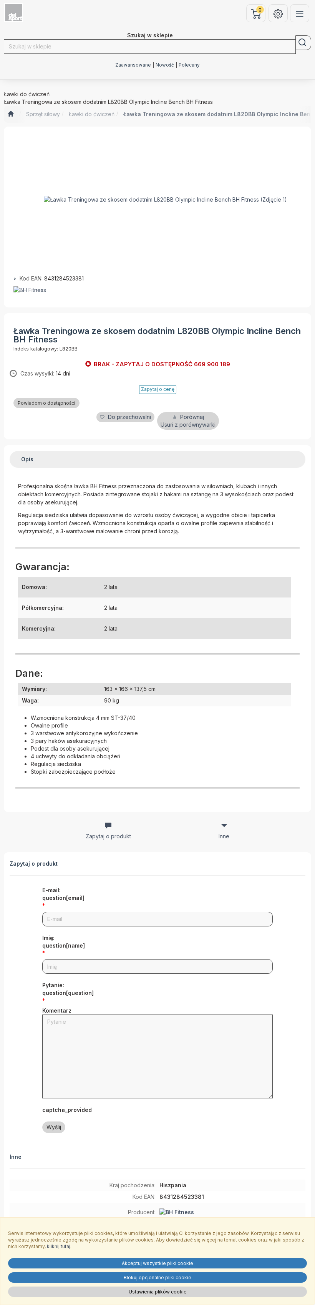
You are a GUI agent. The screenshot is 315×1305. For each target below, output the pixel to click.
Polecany (189, 65)
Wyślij (53, 1127)
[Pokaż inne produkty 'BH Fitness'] (157, 290)
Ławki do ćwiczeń (91, 114)
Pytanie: (68, 989)
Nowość (165, 65)
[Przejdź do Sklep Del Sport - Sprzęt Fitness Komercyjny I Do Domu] (10, 114)
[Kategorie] (299, 13)
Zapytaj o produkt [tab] (108, 836)
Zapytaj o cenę (157, 389)
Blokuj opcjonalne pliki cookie (157, 1277)
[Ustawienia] (278, 13)
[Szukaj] (303, 42)
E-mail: (63, 894)
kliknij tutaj (58, 1246)
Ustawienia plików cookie (158, 1292)
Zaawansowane (133, 65)
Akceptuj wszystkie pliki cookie (157, 1263)
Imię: (63, 942)
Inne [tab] (224, 836)
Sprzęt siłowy (43, 114)
